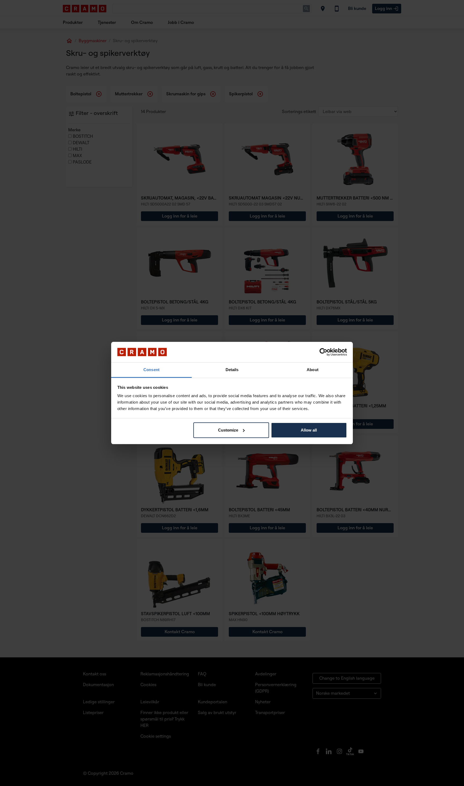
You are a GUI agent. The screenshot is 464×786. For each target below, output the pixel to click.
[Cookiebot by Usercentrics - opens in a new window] (323, 352)
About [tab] (312, 369)
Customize (228, 430)
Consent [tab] (151, 369)
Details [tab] (232, 369)
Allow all (309, 430)
